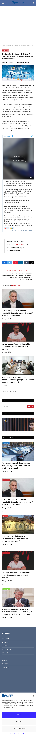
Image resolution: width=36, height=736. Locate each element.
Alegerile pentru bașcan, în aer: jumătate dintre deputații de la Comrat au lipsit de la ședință (18, 380)
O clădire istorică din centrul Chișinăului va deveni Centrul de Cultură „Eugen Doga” (15, 539)
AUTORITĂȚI (6, 443)
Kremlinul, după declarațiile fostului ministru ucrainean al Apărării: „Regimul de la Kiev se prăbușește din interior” (18, 612)
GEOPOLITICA (6, 589)
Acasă (3, 45)
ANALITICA (5, 639)
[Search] (33, 3)
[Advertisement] (18, 25)
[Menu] (3, 3)
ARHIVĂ (4, 660)
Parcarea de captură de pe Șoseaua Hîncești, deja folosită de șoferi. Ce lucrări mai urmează (16, 466)
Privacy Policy (21, 733)
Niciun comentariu (23, 62)
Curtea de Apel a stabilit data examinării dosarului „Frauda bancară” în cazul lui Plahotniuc (17, 313)
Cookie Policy (13, 733)
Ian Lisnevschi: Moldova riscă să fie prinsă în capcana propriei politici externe (16, 347)
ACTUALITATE (6, 50)
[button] (33, 696)
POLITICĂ (5, 516)
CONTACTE (5, 667)
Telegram (19, 244)
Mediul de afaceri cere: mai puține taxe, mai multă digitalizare (9, 275)
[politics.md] (18, 3)
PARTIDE (5, 664)
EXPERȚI (4, 646)
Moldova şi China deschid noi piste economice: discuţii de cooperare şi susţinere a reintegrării (26, 276)
